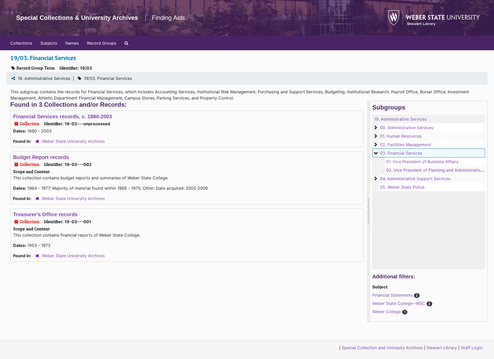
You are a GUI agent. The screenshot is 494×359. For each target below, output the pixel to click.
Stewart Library (442, 347)
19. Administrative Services (44, 78)
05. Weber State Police (402, 187)
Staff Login (471, 347)
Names (72, 43)
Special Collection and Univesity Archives (382, 347)
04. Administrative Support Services (415, 178)
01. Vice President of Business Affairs (422, 161)
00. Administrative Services (406, 127)
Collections (21, 43)
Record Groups (101, 43)
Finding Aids (168, 17)
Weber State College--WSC (399, 303)
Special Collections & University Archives (77, 17)
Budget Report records (41, 157)
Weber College (387, 311)
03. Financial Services (401, 153)
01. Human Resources (400, 136)
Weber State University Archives (73, 141)
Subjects (48, 43)
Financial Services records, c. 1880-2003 (62, 116)
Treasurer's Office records (45, 214)
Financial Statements (393, 295)
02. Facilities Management (405, 144)
